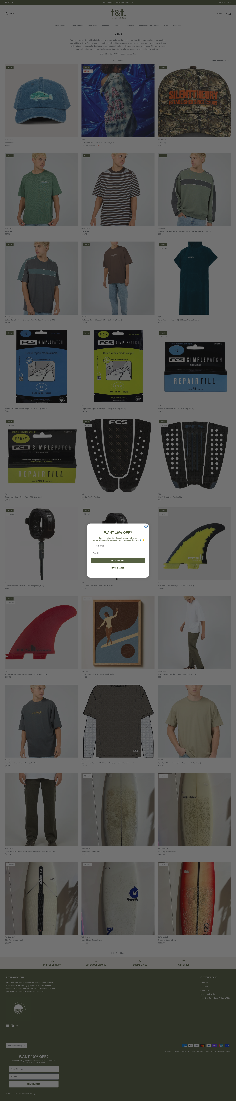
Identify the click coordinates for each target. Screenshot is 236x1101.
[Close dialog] (146, 526)
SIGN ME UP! (118, 561)
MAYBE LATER (118, 568)
